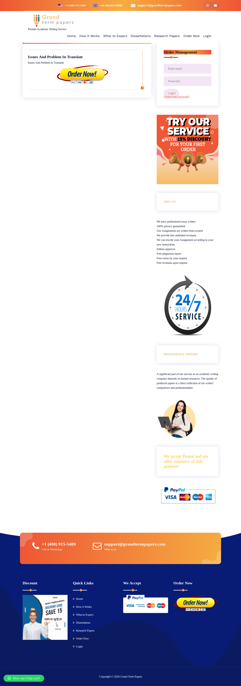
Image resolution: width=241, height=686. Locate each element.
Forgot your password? (176, 96)
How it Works (84, 606)
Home (79, 598)
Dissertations (83, 622)
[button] (24, 678)
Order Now (82, 638)
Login (79, 646)
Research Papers (85, 630)
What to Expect (84, 614)
